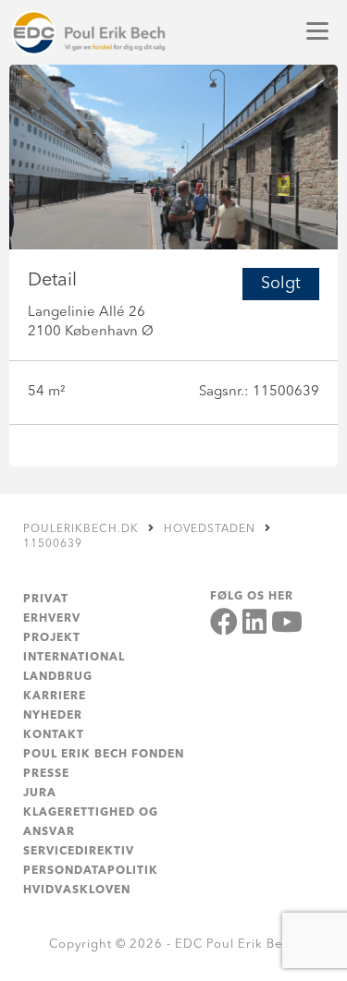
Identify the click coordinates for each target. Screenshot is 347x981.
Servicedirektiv (78, 851)
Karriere (54, 696)
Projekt (52, 638)
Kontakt (53, 735)
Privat (45, 599)
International (74, 657)
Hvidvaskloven (76, 890)
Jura (39, 793)
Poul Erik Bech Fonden (103, 754)
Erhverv (52, 618)
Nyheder (52, 715)
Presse (46, 774)
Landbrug (58, 677)
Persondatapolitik (90, 871)
